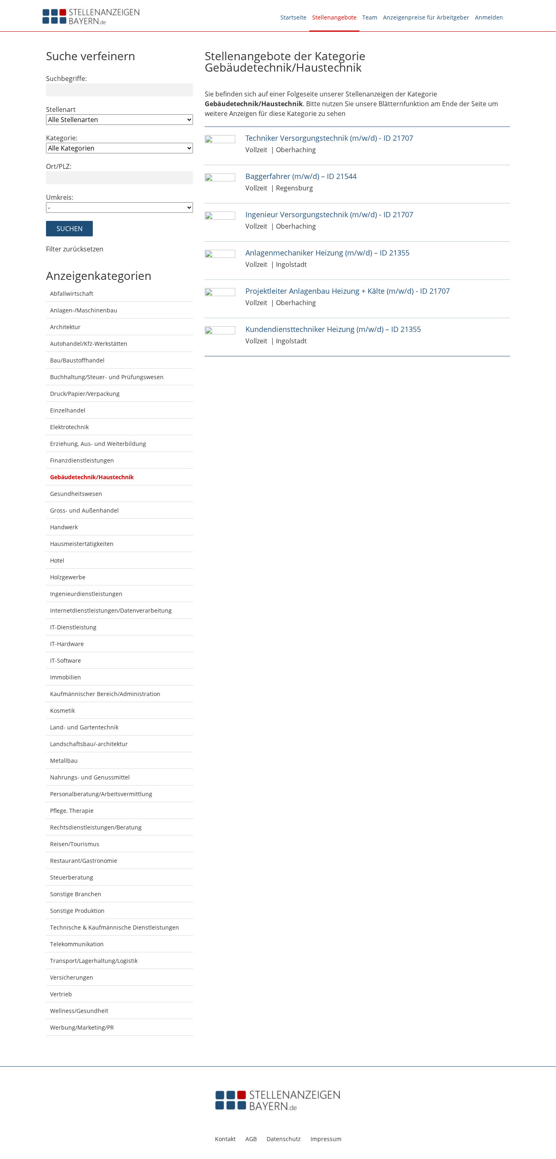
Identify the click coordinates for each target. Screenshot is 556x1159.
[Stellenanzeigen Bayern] (91, 15)
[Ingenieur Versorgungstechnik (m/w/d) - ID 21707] (220, 215)
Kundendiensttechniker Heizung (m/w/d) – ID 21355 (333, 329)
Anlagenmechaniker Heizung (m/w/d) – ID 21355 (327, 253)
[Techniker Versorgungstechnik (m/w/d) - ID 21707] (220, 138)
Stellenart (61, 109)
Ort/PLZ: (58, 166)
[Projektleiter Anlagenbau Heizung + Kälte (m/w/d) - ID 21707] (220, 291)
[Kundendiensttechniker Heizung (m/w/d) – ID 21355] (220, 329)
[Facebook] (511, 17)
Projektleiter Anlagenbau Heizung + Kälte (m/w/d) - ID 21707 (347, 291)
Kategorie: (61, 137)
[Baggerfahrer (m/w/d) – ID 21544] (220, 176)
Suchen (70, 228)
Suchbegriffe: (66, 78)
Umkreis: (59, 197)
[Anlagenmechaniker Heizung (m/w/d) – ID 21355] (220, 253)
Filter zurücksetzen (74, 248)
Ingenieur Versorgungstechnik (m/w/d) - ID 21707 (329, 214)
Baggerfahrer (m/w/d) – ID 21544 (301, 176)
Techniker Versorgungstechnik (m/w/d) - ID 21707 (329, 138)
